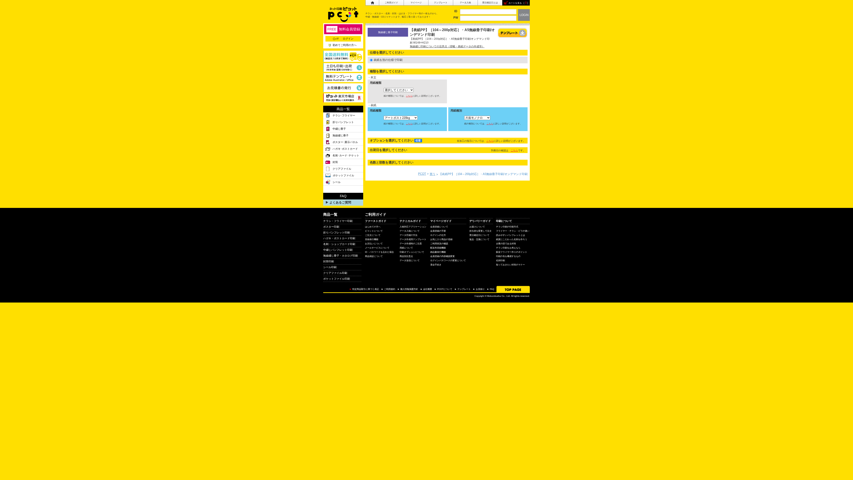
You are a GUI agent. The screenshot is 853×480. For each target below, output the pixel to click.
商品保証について (374, 256)
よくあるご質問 (340, 202)
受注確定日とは (490, 2)
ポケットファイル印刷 (336, 278)
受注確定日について (479, 235)
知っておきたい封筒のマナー (510, 264)
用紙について (406, 248)
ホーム (372, 3)
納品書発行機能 (438, 252)
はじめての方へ (373, 226)
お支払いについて (374, 243)
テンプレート (440, 2)
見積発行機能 (371, 239)
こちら (409, 96)
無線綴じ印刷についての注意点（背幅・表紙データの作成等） (447, 46)
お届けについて (477, 226)
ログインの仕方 (438, 235)
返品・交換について (479, 239)
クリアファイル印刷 (335, 273)
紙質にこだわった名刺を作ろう (511, 239)
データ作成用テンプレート (413, 239)
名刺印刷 (500, 260)
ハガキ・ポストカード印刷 (339, 238)
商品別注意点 (406, 256)
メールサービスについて (377, 248)
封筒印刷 (328, 261)
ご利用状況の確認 (439, 243)
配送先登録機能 (438, 248)
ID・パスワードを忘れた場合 (379, 252)
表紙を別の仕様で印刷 (388, 60)
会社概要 (427, 289)
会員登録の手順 (438, 231)
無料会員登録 (343, 29)
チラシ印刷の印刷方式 (507, 226)
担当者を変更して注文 (480, 231)
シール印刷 (330, 267)
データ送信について (410, 260)
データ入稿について (410, 231)
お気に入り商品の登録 (441, 239)
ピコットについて (374, 231)
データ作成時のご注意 (411, 243)
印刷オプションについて (412, 252)
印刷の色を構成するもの (508, 256)
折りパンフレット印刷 (336, 232)
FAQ (492, 289)
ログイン (348, 38)
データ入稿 (465, 2)
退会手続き (435, 264)
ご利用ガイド (391, 2)
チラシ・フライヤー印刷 (338, 221)
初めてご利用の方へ (345, 45)
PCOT (422, 173)
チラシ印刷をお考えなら (508, 248)
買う (432, 174)
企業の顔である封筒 (506, 243)
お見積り (480, 289)
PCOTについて (444, 289)
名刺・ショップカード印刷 (339, 244)
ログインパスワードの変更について (448, 260)
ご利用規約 (389, 289)
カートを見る (515, 3)
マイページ (416, 2)
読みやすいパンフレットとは (510, 235)
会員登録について (439, 226)
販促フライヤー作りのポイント (511, 252)
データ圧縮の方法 (408, 235)
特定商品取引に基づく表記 (365, 289)
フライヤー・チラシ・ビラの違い (512, 231)
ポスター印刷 (331, 226)
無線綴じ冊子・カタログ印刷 (340, 255)
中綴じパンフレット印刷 (338, 249)
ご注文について (373, 235)
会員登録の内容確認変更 (442, 256)
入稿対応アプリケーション (413, 226)
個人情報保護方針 (409, 289)
